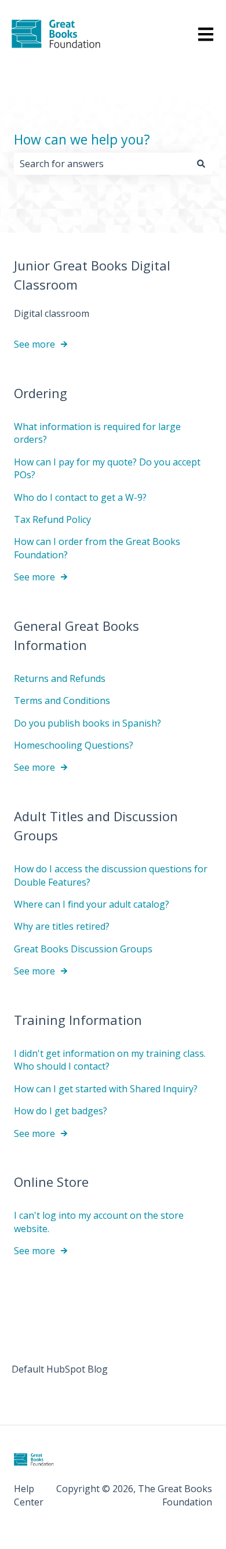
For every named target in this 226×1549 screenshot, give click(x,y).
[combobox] (102, 164)
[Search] (201, 164)
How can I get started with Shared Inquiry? (106, 1088)
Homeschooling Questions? (73, 745)
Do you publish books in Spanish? (87, 723)
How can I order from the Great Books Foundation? (97, 548)
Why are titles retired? (62, 926)
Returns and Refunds (59, 678)
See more (34, 344)
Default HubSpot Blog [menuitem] (60, 1369)
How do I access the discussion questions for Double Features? (110, 875)
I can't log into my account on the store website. (99, 1221)
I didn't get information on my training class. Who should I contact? (110, 1060)
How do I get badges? (60, 1110)
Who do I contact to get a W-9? (80, 497)
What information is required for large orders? (97, 433)
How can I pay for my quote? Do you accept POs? (107, 468)
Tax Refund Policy (52, 519)
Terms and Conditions (62, 700)
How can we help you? (82, 139)
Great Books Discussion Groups (83, 949)
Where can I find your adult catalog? (91, 904)
